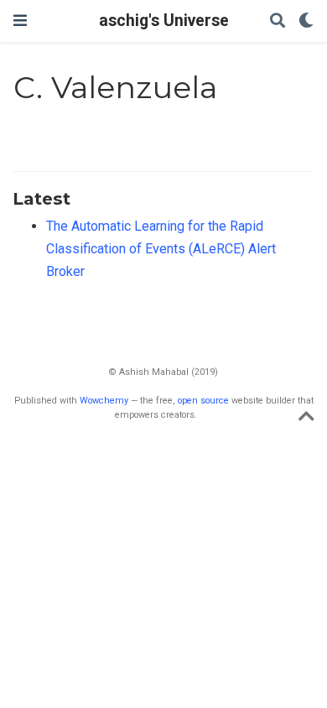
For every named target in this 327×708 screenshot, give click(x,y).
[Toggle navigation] (20, 20)
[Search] (277, 21)
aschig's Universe (164, 20)
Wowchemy (104, 400)
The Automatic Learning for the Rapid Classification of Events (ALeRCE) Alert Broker (161, 248)
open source (203, 400)
